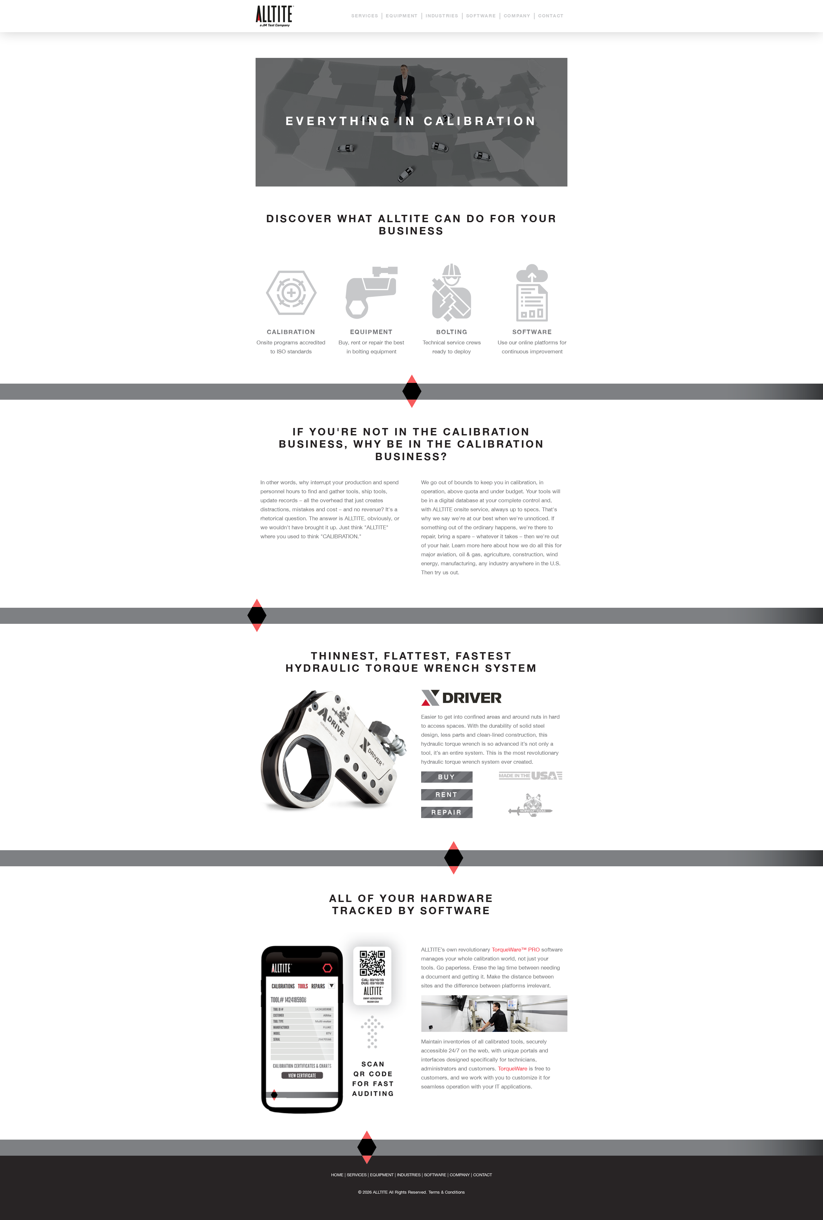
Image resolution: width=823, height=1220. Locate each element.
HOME (337, 1174)
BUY (447, 776)
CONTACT (551, 15)
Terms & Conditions (447, 1192)
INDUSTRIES (442, 15)
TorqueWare (512, 1068)
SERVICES (364, 15)
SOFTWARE (481, 15)
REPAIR (446, 812)
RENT (447, 794)
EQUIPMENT (402, 15)
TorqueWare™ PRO (516, 949)
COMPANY (517, 15)
